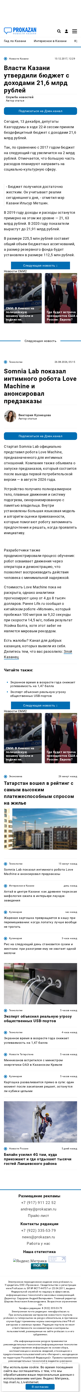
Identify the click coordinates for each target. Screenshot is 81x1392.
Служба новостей (19, 97)
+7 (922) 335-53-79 (38, 1230)
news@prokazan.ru (38, 1237)
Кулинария (15, 912)
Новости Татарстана (21, 1054)
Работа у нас (38, 1243)
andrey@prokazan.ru (38, 1209)
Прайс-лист (38, 1215)
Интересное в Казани (21, 885)
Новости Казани (19, 58)
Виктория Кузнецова (34, 415)
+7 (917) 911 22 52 (38, 1202)
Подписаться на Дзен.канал (40, 111)
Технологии (16, 362)
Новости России (18, 1148)
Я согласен (40, 1387)
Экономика (15, 776)
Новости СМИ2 (15, 271)
